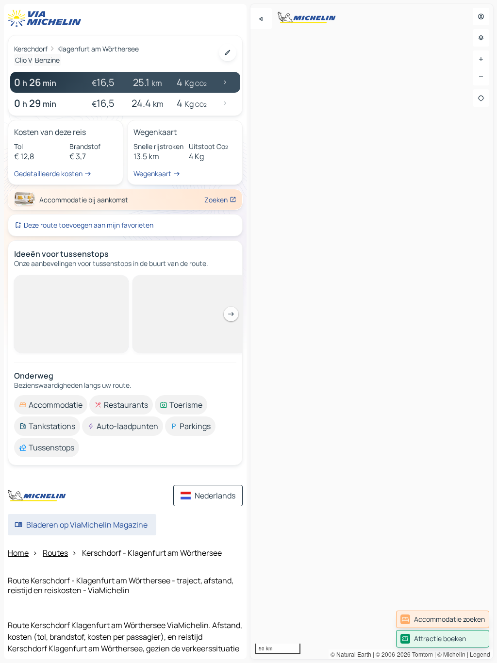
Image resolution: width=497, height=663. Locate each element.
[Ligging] (481, 98)
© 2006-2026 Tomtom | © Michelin (420, 654)
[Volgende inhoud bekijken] (231, 314)
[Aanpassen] (227, 52)
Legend (480, 654)
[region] (371, 331)
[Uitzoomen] (481, 76)
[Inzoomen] (481, 59)
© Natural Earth (351, 654)
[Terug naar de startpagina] (46, 18)
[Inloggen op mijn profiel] (481, 16)
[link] (442, 619)
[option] (50, 404)
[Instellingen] (481, 38)
